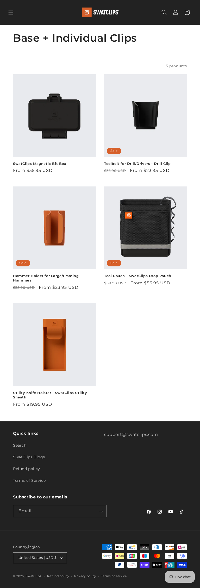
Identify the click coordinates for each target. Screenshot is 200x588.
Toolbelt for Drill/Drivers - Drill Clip (137, 163)
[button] (11, 12)
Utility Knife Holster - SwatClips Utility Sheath (50, 395)
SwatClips (33, 576)
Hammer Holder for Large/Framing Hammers (46, 278)
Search (20, 445)
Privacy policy (85, 576)
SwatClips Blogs (29, 457)
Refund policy (26, 468)
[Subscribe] (101, 511)
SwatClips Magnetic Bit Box (39, 163)
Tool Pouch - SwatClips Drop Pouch (137, 276)
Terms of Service (29, 480)
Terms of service (114, 576)
